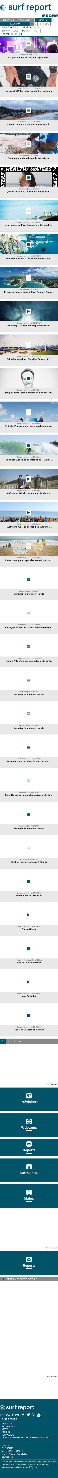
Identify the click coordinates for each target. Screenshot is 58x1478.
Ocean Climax (29, 929)
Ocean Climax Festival (29, 962)
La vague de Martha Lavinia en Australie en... (29, 627)
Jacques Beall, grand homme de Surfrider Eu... (29, 392)
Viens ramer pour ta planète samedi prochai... (29, 560)
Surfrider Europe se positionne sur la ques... (29, 459)
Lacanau (15, 24)
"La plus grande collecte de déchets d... (29, 158)
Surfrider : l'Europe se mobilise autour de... (29, 527)
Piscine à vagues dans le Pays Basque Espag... (29, 292)
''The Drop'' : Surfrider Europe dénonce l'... (29, 325)
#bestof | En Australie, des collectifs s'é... (29, 124)
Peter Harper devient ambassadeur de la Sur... (29, 795)
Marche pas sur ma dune (29, 895)
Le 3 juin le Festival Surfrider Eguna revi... (29, 57)
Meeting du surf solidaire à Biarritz (29, 862)
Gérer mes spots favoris (21, 1279)
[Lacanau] (21, 34)
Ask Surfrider (29, 996)
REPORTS (7, 1423)
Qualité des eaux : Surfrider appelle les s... (29, 191)
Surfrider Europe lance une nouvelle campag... (29, 426)
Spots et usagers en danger (29, 1029)
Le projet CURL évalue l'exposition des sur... (29, 91)
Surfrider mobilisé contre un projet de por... (29, 493)
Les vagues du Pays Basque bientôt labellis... (29, 225)
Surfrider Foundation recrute (29, 594)
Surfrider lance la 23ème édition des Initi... (29, 761)
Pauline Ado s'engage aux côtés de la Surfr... (29, 661)
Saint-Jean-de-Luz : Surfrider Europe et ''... (29, 359)
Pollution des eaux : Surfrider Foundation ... (29, 258)
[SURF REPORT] (17, 1409)
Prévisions (8, 1426)
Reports (29, 1150)
